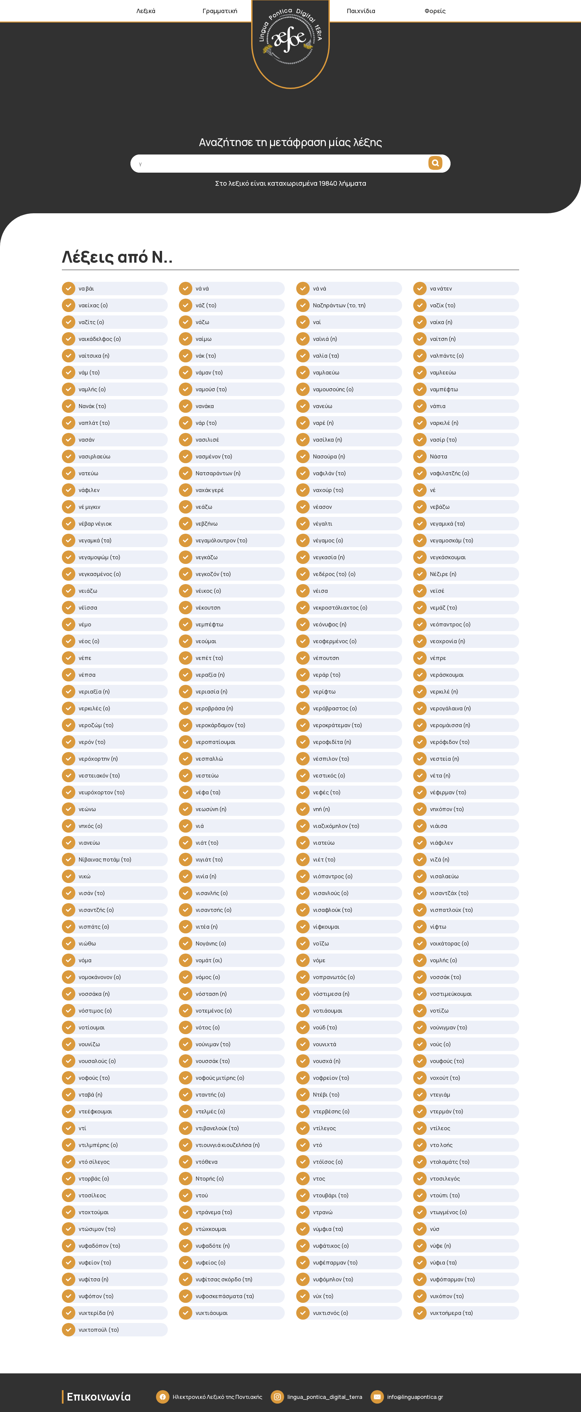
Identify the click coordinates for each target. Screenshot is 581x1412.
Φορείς (435, 11)
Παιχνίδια (361, 11)
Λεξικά (146, 11)
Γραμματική (220, 11)
